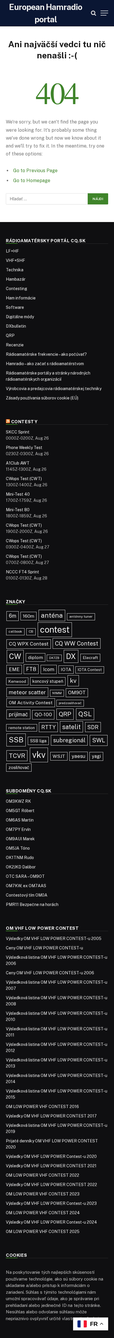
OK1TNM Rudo (20, 857)
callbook (15, 631)
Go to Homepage (31, 180)
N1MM (57, 693)
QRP (10, 335)
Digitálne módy (20, 316)
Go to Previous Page (35, 170)
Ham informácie (21, 298)
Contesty (24, 421)
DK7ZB (54, 658)
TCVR (17, 755)
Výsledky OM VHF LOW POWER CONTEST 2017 (51, 1116)
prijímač (18, 714)
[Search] (93, 13)
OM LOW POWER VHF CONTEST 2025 (43, 1231)
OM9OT (77, 692)
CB (31, 631)
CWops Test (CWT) (24, 478)
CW (15, 656)
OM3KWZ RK (18, 801)
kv (73, 680)
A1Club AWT (18, 463)
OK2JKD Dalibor (21, 867)
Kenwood (17, 681)
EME (14, 669)
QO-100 (43, 714)
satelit (71, 727)
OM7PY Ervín (18, 829)
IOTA (66, 669)
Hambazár (15, 279)
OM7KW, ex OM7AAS (26, 885)
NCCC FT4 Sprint (22, 572)
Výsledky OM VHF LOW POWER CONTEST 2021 (51, 1165)
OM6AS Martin (20, 820)
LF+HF (12, 251)
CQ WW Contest (76, 643)
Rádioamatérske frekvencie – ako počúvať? (46, 354)
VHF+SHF (15, 260)
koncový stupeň (47, 681)
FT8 (31, 669)
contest (55, 629)
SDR (93, 727)
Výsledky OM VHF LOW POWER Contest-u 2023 (51, 1203)
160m (28, 616)
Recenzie (15, 345)
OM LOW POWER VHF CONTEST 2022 (42, 1175)
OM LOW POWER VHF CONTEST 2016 (42, 1106)
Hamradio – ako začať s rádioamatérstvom (45, 363)
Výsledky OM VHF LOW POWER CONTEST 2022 (51, 1184)
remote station (21, 728)
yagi (96, 756)
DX (71, 656)
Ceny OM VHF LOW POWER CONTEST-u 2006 (50, 973)
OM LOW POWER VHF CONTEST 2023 (43, 1194)
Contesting (16, 288)
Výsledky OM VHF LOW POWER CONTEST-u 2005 (53, 938)
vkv (39, 755)
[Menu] (104, 13)
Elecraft (90, 657)
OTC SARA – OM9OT (25, 876)
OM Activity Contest (31, 702)
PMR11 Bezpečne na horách (32, 904)
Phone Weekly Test (24, 447)
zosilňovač (18, 767)
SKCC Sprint (18, 432)
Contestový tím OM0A (26, 895)
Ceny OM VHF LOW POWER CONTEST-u (44, 948)
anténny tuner (81, 616)
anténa (52, 615)
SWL (98, 740)
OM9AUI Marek (20, 838)
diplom (35, 657)
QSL (85, 714)
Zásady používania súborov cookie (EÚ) (42, 398)
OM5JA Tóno (18, 848)
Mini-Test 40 (18, 494)
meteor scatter (27, 692)
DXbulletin (16, 326)
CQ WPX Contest (29, 644)
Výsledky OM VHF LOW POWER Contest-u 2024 (51, 1222)
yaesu (78, 756)
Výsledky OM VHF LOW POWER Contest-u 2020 (51, 1156)
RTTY (48, 727)
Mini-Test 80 (18, 509)
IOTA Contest (90, 670)
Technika (14, 269)
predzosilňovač (70, 703)
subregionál (69, 740)
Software (15, 307)
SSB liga (38, 740)
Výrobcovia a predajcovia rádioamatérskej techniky (53, 388)
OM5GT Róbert (20, 810)
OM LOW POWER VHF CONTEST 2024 (43, 1212)
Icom (48, 669)
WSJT (59, 756)
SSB (16, 739)
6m (12, 616)
